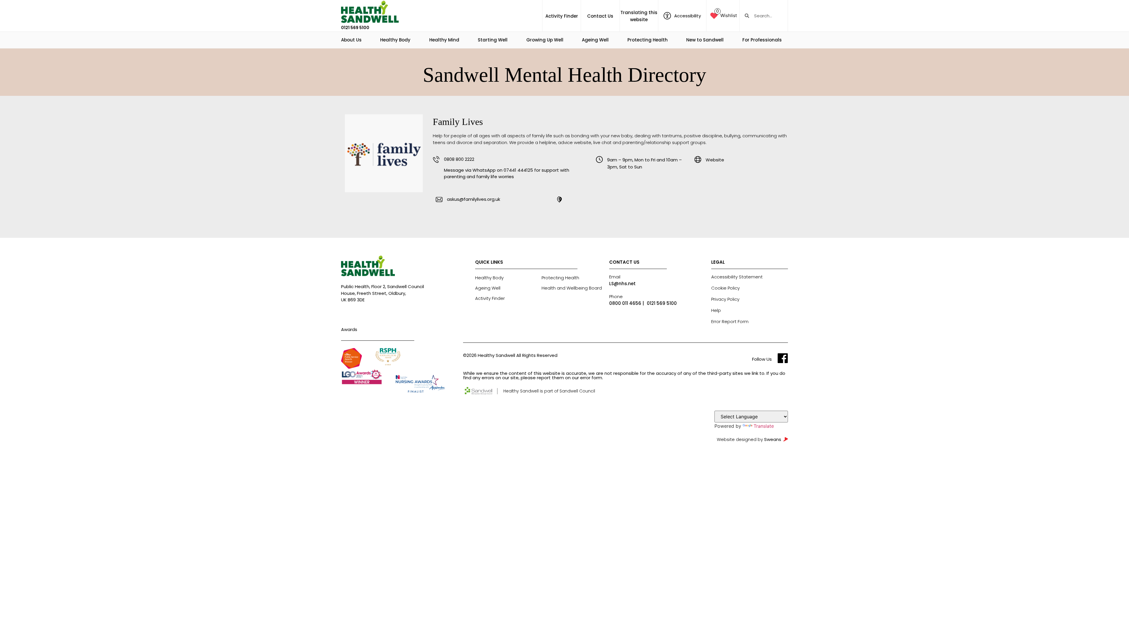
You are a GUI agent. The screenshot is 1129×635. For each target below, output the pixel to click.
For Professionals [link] (762, 40)
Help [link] (716, 310)
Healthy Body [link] (395, 40)
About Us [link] (351, 40)
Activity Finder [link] (561, 16)
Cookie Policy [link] (725, 288)
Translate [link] (764, 426)
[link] (370, 12)
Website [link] (715, 160)
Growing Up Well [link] (544, 40)
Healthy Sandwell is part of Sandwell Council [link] (549, 391)
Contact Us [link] (600, 16)
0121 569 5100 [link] (355, 28)
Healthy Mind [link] (444, 40)
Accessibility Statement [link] (737, 277)
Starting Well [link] (492, 40)
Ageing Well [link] (595, 40)
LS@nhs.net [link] (622, 283)
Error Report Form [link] (730, 321)
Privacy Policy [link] (725, 299)
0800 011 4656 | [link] (626, 303)
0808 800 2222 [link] (459, 159)
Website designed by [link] (749, 439)
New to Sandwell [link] (705, 40)
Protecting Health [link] (647, 40)
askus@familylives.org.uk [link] (473, 199)
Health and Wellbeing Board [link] (572, 288)
